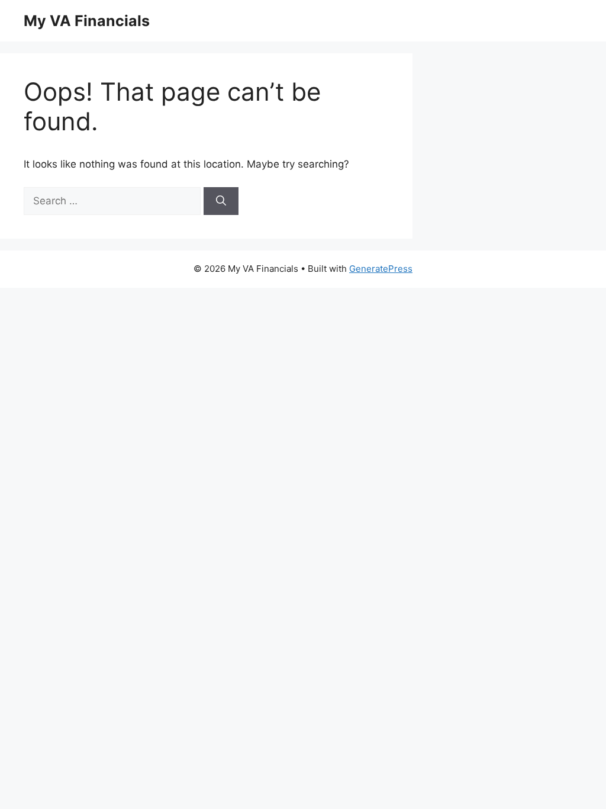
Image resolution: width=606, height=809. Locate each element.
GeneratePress (380, 268)
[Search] (221, 201)
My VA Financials (87, 21)
